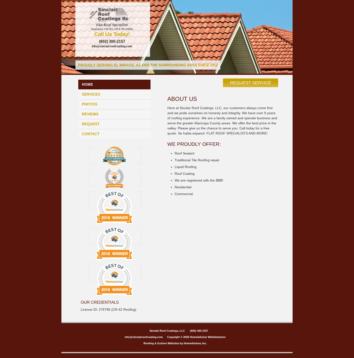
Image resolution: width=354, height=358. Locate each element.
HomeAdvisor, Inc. (195, 343)
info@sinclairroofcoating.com (112, 46)
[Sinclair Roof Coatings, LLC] (112, 18)
